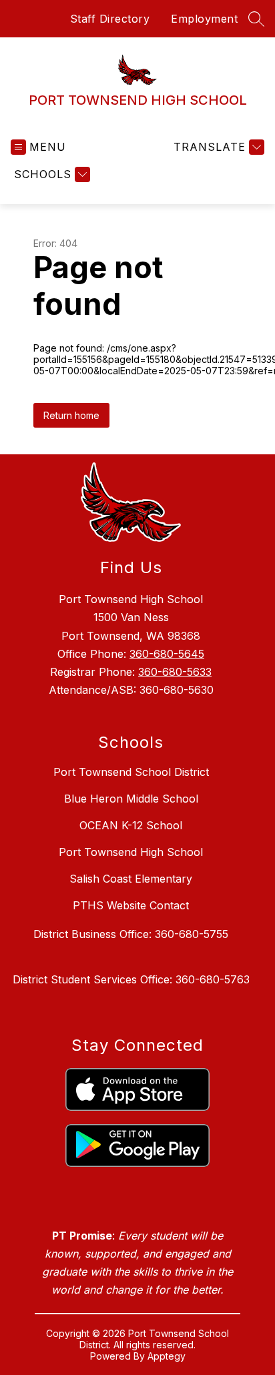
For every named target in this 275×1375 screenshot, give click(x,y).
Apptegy (167, 1356)
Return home (71, 415)
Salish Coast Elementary (130, 878)
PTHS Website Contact (131, 905)
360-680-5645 (166, 653)
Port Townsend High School (131, 852)
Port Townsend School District (131, 772)
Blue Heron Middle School (131, 798)
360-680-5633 (175, 671)
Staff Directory (110, 18)
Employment (204, 18)
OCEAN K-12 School (130, 825)
